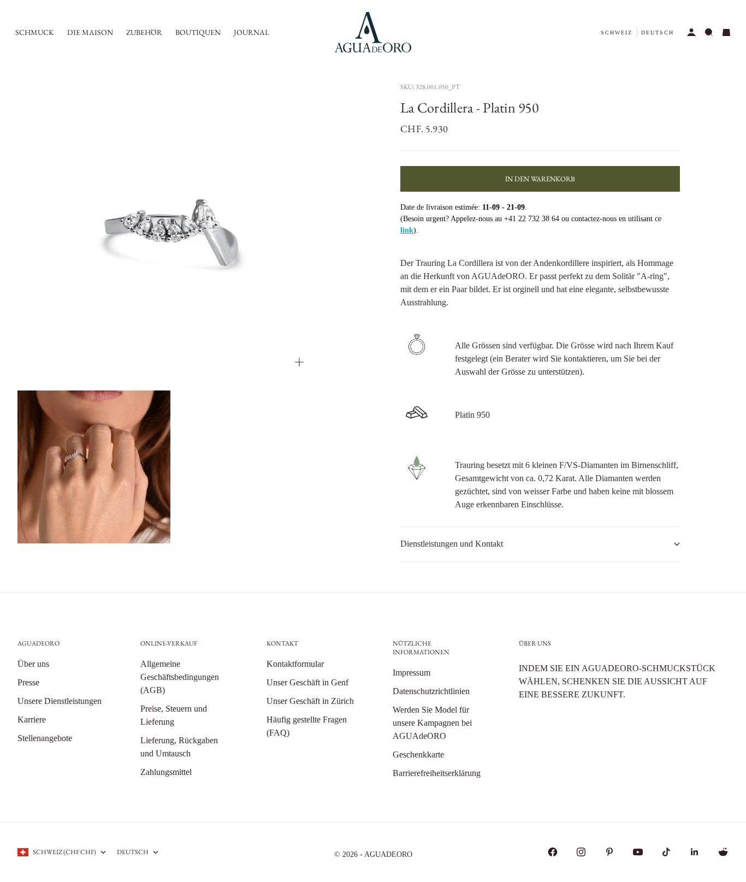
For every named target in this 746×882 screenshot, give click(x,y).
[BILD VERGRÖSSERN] (299, 362)
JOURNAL (251, 32)
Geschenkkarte (418, 754)
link (406, 230)
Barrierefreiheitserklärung (437, 773)
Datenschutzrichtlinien (431, 691)
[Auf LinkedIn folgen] (694, 852)
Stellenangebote (44, 738)
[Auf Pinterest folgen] (609, 852)
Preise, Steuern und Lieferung (173, 715)
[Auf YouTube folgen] (637, 852)
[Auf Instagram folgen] (581, 852)
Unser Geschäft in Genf (307, 682)
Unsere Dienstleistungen (59, 701)
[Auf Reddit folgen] (723, 852)
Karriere (31, 719)
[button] (616, 32)
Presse (28, 682)
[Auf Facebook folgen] (552, 852)
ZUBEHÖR (144, 32)
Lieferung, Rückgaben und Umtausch (179, 747)
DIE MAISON (90, 32)
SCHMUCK (34, 32)
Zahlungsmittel (166, 772)
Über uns (33, 663)
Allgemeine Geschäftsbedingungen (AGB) (179, 677)
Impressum (411, 672)
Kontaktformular (295, 663)
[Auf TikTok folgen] (666, 852)
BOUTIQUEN (198, 32)
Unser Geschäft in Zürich (310, 701)
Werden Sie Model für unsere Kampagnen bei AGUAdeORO (432, 723)
